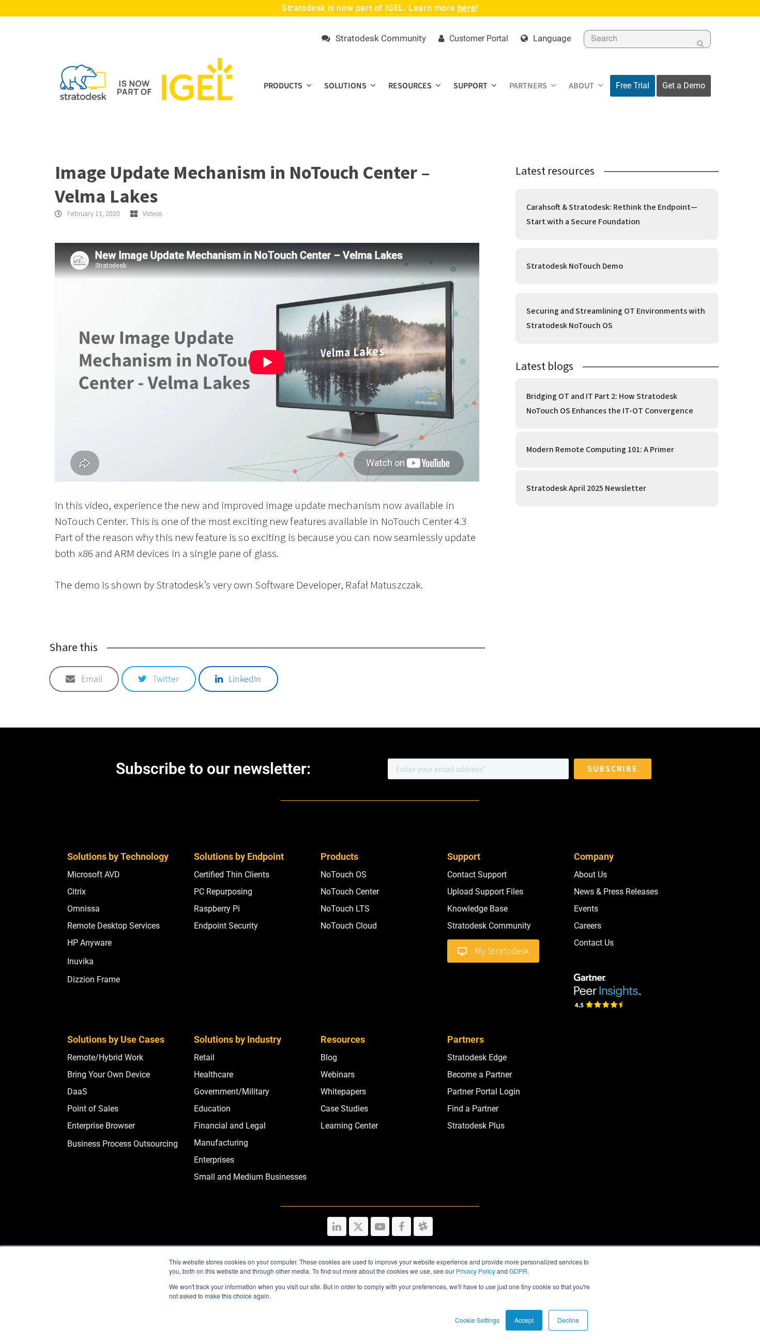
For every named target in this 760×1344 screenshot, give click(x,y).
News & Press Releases (616, 892)
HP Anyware (89, 943)
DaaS (77, 1091)
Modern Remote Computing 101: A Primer (600, 449)
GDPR (518, 1270)
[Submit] (700, 43)
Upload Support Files (485, 892)
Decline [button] (568, 1320)
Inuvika (80, 961)
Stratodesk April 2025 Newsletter (586, 488)
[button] (84, 679)
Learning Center (349, 1126)
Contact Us (594, 943)
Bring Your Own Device (108, 1074)
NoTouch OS (344, 874)
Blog (329, 1057)
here (467, 8)
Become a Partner (479, 1074)
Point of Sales (92, 1109)
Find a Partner (472, 1109)
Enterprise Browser (101, 1126)
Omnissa (83, 909)
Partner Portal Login (483, 1091)
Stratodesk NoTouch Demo (574, 266)
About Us (590, 874)
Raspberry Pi (217, 909)
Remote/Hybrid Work (105, 1057)
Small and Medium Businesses (250, 1177)
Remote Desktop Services (113, 926)
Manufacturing (221, 1143)
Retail (204, 1057)
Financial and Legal (230, 1126)
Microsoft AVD (93, 874)
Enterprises (214, 1160)
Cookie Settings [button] (477, 1320)
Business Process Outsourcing (122, 1144)
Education (212, 1109)
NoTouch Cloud (349, 926)
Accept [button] (524, 1320)
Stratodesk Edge (477, 1057)
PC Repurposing (223, 892)
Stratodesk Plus (476, 1126)
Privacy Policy (475, 1270)
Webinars (338, 1074)
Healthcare (213, 1074)
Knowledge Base (477, 909)
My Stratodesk (502, 951)
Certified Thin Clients (231, 874)
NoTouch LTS (345, 909)
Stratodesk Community (489, 926)
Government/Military (231, 1091)
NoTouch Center (350, 892)
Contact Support (477, 874)
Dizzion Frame (93, 979)
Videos (152, 214)
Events (586, 909)
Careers (587, 926)
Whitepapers (343, 1091)
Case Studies (344, 1109)
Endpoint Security (226, 926)
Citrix (76, 892)
